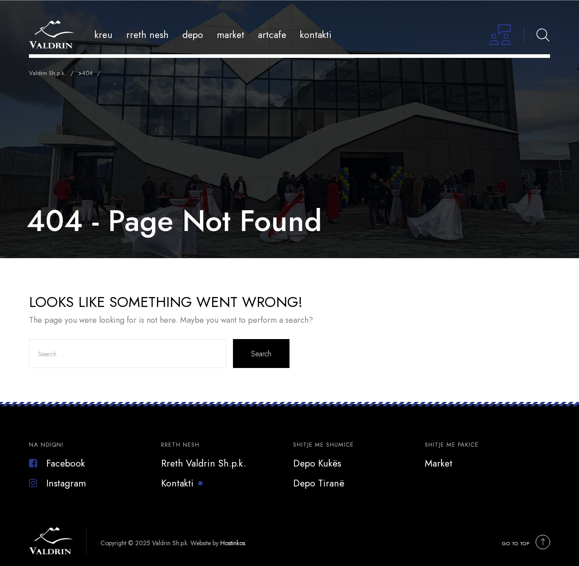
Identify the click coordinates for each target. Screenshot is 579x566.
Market (230, 34)
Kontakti (316, 34)
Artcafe (272, 34)
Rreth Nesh (147, 34)
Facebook (65, 463)
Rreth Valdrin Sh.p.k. (203, 463)
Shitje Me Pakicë (452, 444)
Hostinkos (232, 542)
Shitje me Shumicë (323, 444)
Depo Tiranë (318, 483)
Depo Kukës (317, 463)
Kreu (104, 34)
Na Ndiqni (46, 444)
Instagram (66, 483)
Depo (192, 34)
